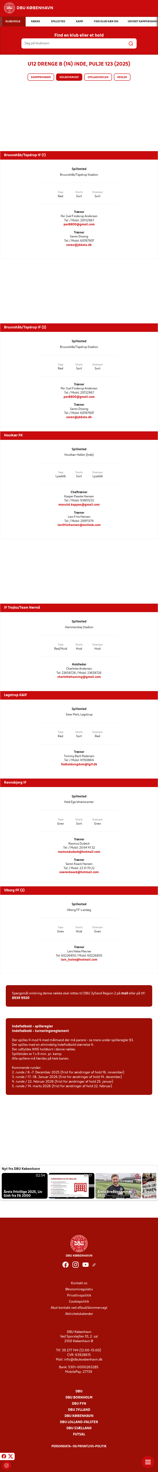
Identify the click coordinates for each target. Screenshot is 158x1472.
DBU (79, 1391)
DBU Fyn (79, 1403)
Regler (122, 77)
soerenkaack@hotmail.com (79, 872)
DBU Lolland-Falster (79, 1422)
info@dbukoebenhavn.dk (83, 1359)
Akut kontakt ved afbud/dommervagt (79, 1308)
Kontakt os (79, 1283)
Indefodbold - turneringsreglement (40, 1031)
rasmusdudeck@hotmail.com (79, 852)
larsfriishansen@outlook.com (79, 525)
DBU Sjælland (79, 1428)
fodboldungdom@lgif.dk (79, 764)
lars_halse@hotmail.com (79, 959)
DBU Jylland (79, 1410)
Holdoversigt (69, 77)
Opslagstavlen (98, 77)
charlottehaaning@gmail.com (79, 677)
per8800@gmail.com (79, 224)
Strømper (97, 192)
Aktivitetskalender (79, 1314)
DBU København (79, 1416)
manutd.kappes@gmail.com (79, 504)
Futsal (79, 1434)
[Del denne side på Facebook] (4, 1457)
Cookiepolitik (79, 1301)
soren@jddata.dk (79, 245)
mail (124, 993)
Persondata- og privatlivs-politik (79, 1446)
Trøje (60, 192)
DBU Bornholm (79, 1397)
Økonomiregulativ (79, 1289)
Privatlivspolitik (79, 1295)
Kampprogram (41, 77)
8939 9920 (20, 998)
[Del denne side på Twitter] (10, 1457)
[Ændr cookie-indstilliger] (6, 1465)
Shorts (79, 192)
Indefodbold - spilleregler (32, 1026)
